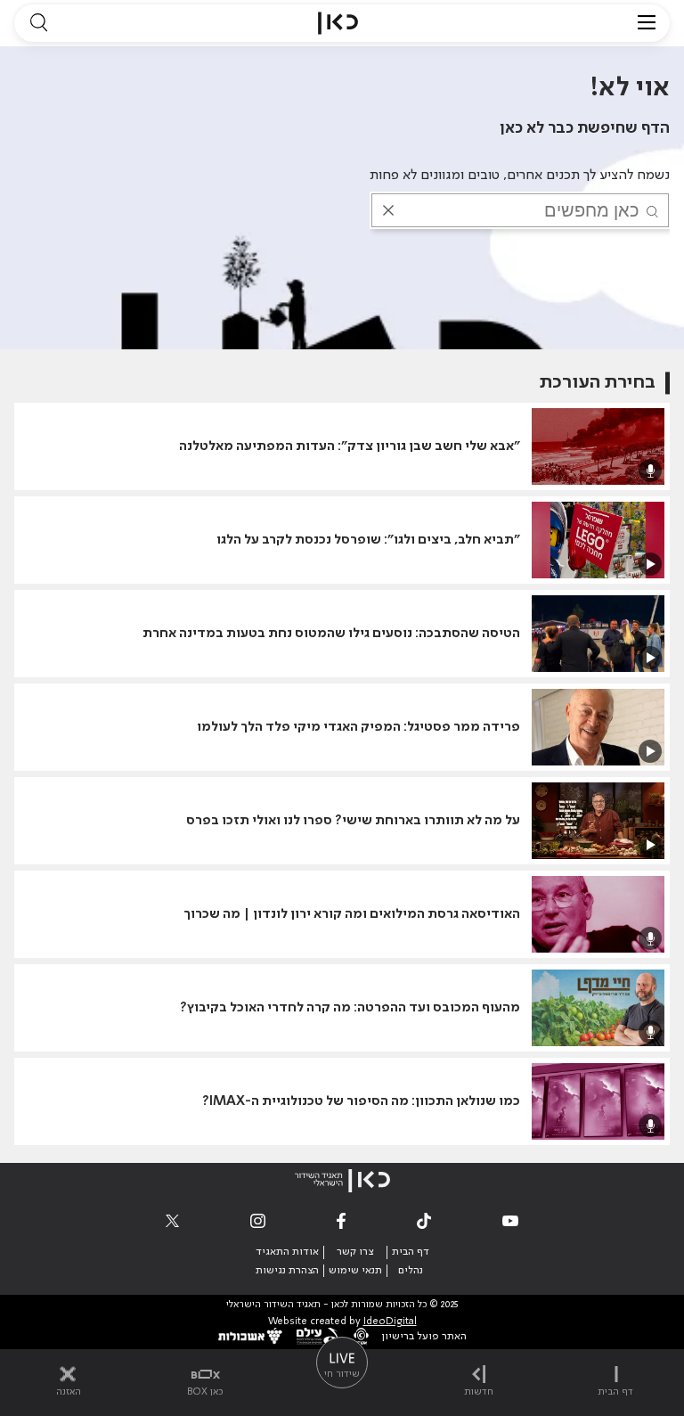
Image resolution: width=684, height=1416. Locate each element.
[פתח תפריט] (647, 23)
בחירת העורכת (598, 382)
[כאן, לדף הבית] (338, 23)
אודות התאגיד (287, 1252)
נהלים (410, 1270)
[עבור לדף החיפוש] (38, 23)
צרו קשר (355, 1252)
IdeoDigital (390, 1322)
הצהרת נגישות (287, 1270)
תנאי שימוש (355, 1270)
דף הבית (410, 1252)
